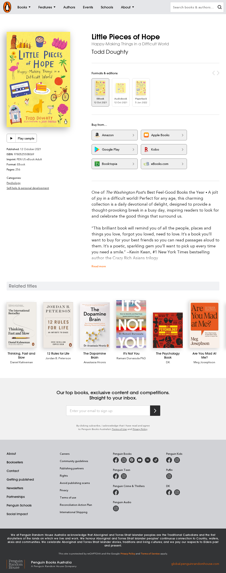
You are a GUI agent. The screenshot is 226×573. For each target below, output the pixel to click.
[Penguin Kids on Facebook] (169, 460)
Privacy (64, 490)
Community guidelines (74, 461)
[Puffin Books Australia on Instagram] (169, 476)
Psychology (14, 183)
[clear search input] (220, 7)
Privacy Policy (140, 429)
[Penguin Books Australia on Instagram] (124, 460)
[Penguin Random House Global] (19, 563)
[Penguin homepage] (7, 7)
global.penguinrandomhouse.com (195, 563)
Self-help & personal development (28, 188)
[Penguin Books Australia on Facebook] (116, 460)
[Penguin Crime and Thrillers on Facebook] (116, 492)
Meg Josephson (204, 362)
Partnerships (16, 497)
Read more (99, 266)
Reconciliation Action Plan (76, 505)
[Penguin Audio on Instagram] (116, 508)
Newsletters (15, 488)
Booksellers (15, 462)
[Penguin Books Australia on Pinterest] (132, 460)
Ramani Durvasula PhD (131, 358)
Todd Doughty (110, 51)
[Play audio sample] (11, 138)
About (11, 454)
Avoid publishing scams (75, 483)
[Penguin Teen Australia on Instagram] (124, 476)
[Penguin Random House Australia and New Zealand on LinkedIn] (148, 460)
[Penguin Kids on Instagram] (177, 460)
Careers (65, 454)
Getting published (20, 479)
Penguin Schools (19, 505)
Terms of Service (150, 553)
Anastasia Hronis (95, 362)
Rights (64, 476)
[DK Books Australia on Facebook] (169, 492)
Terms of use (68, 497)
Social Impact (17, 514)
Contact (13, 471)
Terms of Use (119, 429)
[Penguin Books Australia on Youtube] (140, 460)
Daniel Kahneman (21, 362)
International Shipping (73, 512)
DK (168, 362)
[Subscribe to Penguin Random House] (155, 410)
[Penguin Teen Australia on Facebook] (116, 476)
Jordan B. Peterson (58, 358)
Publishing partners (72, 468)
